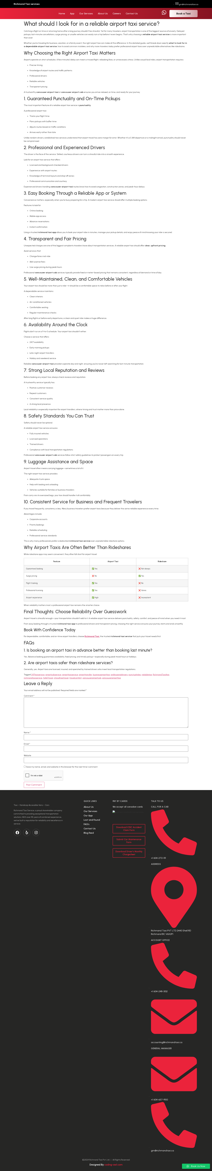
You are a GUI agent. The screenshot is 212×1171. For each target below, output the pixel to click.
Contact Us (132, 13)
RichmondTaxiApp (161, 674)
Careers (117, 13)
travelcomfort (75, 678)
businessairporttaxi (101, 674)
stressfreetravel (61, 678)
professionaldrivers (119, 674)
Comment (29, 696)
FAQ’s (86, 824)
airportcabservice (53, 674)
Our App (88, 815)
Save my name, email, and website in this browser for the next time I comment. (62, 767)
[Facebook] (17, 832)
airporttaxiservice (70, 674)
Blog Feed (89, 832)
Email (27, 744)
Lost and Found (92, 819)
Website (27, 756)
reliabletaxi (147, 674)
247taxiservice (38, 674)
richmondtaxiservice (33, 678)
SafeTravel (48, 678)
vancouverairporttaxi (111, 678)
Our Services (86, 13)
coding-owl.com (113, 1164)
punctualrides (134, 674)
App (72, 13)
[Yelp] (26, 832)
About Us (103, 13)
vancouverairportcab (91, 678)
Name (27, 733)
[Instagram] (36, 832)
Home (62, 13)
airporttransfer (85, 674)
